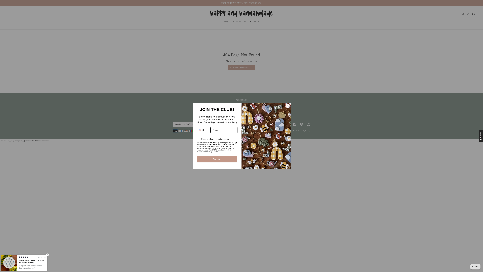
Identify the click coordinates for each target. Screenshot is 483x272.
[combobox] (202, 130)
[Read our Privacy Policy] (235, 143)
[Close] (288, 106)
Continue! (217, 159)
